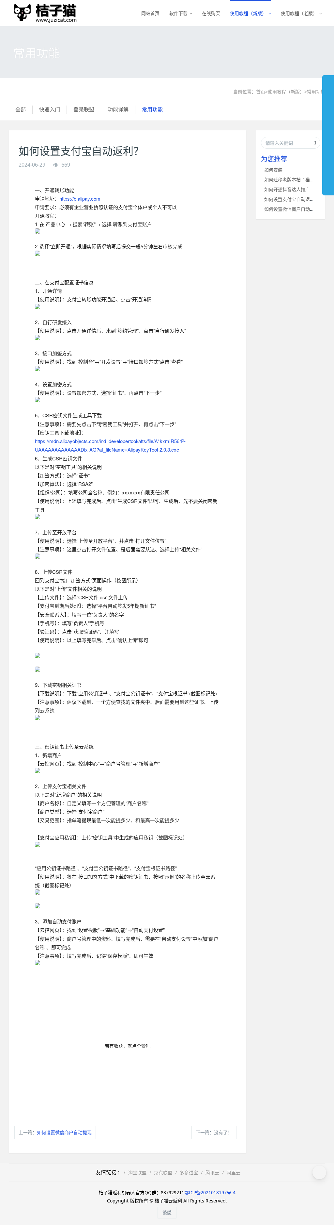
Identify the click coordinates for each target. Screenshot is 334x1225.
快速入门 (49, 109)
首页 (260, 92)
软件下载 (178, 13)
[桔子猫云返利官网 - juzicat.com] (43, 13)
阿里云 (233, 1172)
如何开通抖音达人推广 (287, 189)
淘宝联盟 (137, 1172)
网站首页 (150, 13)
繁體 (167, 1212)
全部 (20, 109)
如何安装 (273, 170)
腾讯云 (212, 1172)
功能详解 (118, 109)
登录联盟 (83, 109)
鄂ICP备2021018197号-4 (209, 1192)
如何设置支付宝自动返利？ (291, 199)
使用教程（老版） (299, 13)
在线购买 (211, 13)
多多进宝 (189, 1172)
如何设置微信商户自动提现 (64, 1132)
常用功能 (316, 92)
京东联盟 (163, 1172)
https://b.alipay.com (79, 198)
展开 (328, 132)
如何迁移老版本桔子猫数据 (291, 179)
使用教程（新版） (248, 13)
